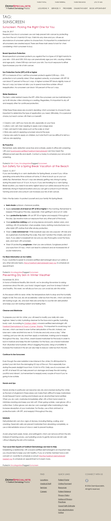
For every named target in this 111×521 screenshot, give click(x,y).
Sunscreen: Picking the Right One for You (29, 27)
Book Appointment (98, 8)
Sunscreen (42, 163)
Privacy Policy (63, 495)
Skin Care (14, 163)
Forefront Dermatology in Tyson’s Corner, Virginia (23, 326)
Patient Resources (80, 2)
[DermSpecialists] (17, 7)
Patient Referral (60, 2)
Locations (42, 8)
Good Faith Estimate (66, 506)
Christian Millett (30, 323)
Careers (43, 491)
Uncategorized (25, 163)
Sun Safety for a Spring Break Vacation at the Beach (36, 166)
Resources (62, 487)
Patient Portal (41, 2)
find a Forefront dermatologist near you (40, 263)
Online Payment (80, 8)
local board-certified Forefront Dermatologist (29, 151)
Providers (67, 8)
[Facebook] (86, 480)
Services (55, 8)
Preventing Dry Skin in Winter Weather (26, 275)
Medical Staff (45, 483)
